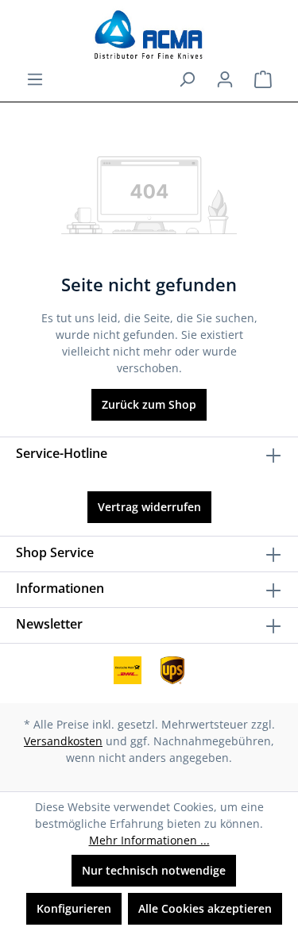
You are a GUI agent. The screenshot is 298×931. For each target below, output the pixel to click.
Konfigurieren (74, 908)
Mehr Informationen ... (149, 840)
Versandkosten (63, 740)
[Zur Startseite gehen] (149, 34)
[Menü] (35, 79)
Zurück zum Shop (149, 404)
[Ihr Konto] (225, 79)
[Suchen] (187, 79)
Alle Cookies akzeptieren (205, 908)
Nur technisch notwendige (154, 870)
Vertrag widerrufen (149, 506)
